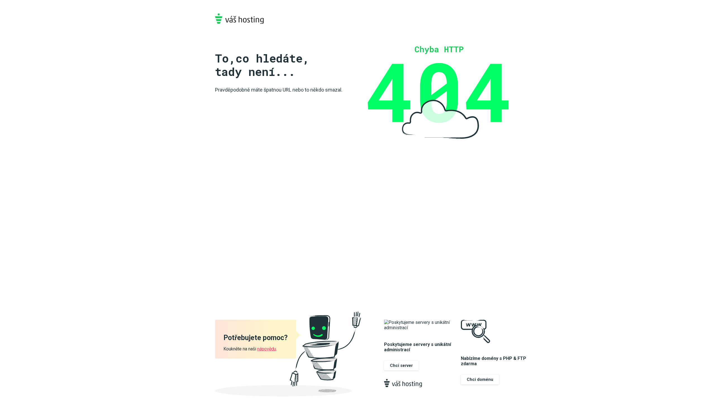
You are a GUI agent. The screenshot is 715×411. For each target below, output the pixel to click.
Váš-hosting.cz (239, 18)
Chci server (401, 365)
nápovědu (266, 349)
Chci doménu (480, 379)
